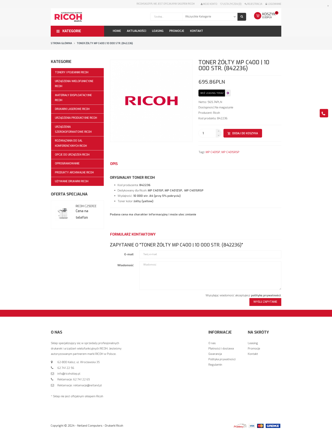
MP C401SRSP (230, 152)
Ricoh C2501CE (86, 206)
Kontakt (253, 354)
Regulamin (215, 365)
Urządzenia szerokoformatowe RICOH (73, 129)
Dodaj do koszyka (245, 133)
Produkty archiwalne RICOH (74, 172)
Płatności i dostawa (221, 348)
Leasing (253, 343)
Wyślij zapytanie (265, 302)
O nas (212, 343)
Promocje (254, 348)
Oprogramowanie (67, 163)
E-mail (129, 254)
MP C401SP (213, 152)
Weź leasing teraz (212, 92)
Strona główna (61, 43)
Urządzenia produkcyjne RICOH (76, 118)
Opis (114, 164)
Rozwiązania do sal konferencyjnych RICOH (71, 143)
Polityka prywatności (222, 359)
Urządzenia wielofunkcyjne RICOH (74, 83)
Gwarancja (215, 354)
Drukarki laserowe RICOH (72, 109)
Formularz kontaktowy (133, 234)
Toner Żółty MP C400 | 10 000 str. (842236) (105, 43)
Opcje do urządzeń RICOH (72, 155)
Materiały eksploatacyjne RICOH (73, 97)
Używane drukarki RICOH (71, 181)
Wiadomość (125, 265)
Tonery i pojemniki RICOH (71, 72)
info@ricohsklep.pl (68, 374)
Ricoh (216, 113)
